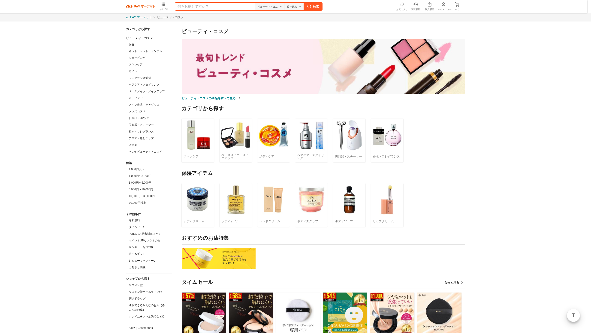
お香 (131, 44)
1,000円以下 (136, 169)
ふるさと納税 (137, 267)
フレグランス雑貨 (140, 78)
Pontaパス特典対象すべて (145, 233)
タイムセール (137, 227)
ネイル (133, 71)
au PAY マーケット (139, 17)
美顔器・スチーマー (141, 124)
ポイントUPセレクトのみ (144, 240)
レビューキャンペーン (143, 260)
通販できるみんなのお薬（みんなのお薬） (147, 307)
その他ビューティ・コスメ (145, 151)
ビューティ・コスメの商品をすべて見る (209, 98)
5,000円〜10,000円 (141, 189)
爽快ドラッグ (137, 298)
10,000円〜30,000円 (142, 196)
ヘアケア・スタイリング (144, 84)
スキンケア (136, 64)
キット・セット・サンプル (145, 51)
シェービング (137, 57)
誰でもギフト (137, 254)
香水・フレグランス (141, 131)
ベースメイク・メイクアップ (147, 91)
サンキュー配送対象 (141, 247)
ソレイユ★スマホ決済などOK (146, 319)
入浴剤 (133, 145)
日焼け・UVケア (139, 118)
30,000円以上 (137, 202)
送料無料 (134, 220)
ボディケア (136, 98)
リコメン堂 (136, 285)
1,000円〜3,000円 (140, 176)
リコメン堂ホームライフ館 (145, 291)
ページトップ (573, 315)
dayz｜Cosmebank (141, 328)
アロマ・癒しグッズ (141, 138)
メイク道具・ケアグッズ (144, 104)
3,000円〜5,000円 (140, 182)
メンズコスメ (137, 111)
